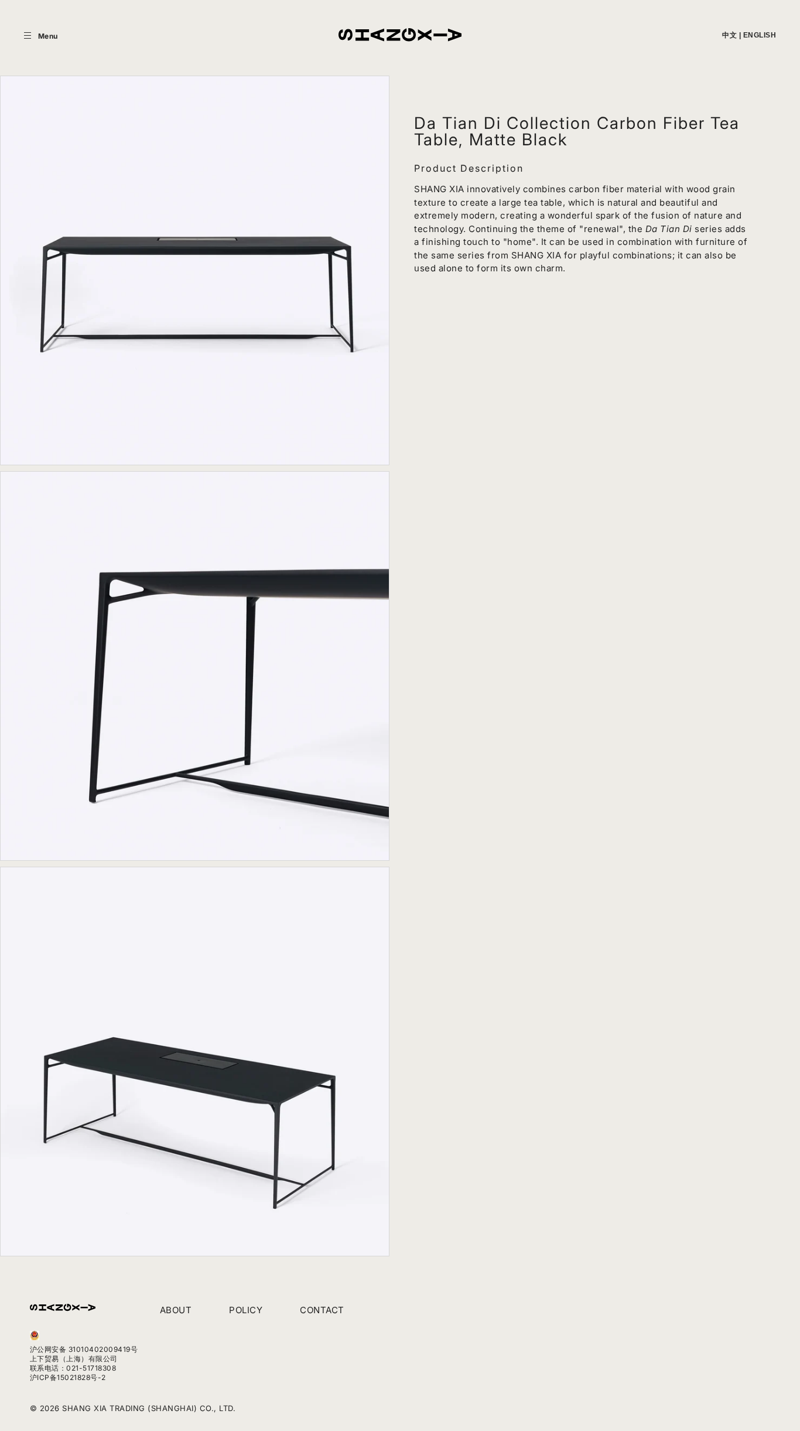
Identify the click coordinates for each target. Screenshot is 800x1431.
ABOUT (176, 1310)
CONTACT (322, 1310)
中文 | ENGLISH (749, 35)
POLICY (245, 1310)
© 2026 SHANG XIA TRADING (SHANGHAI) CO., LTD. (133, 1408)
